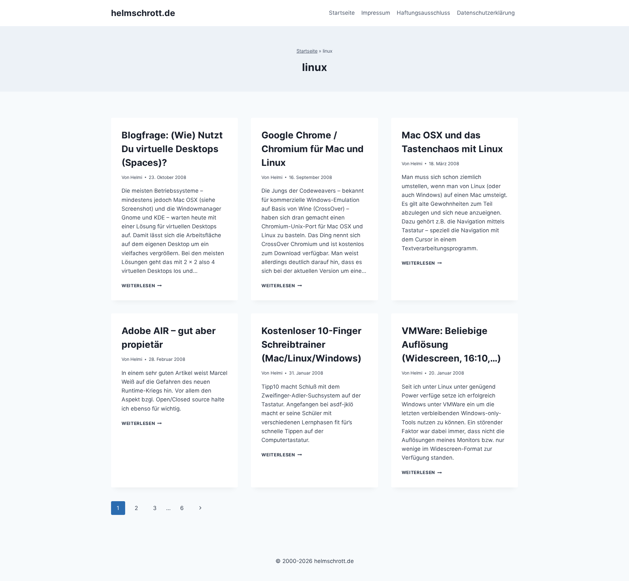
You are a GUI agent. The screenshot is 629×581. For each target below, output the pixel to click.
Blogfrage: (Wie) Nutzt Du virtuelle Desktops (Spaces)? (172, 149)
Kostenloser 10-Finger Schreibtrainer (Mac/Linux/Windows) (311, 344)
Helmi (136, 177)
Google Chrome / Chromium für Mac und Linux (312, 149)
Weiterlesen (142, 285)
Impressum (375, 12)
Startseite (342, 12)
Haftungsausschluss (423, 12)
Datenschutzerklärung (486, 12)
